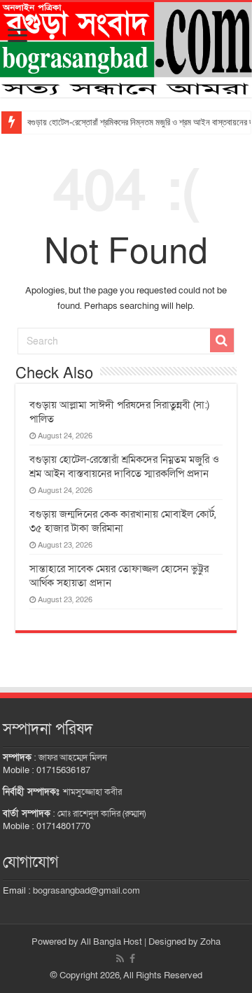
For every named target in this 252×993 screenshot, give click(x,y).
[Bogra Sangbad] (126, 49)
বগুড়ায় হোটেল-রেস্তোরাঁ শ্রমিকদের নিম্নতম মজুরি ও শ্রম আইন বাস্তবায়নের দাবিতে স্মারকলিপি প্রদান (124, 466)
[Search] (222, 340)
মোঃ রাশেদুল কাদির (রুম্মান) (101, 813)
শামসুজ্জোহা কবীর (92, 792)
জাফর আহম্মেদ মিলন (72, 757)
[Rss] (120, 958)
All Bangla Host (111, 942)
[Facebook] (132, 958)
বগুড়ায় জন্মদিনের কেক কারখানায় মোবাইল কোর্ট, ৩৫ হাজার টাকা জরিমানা (122, 521)
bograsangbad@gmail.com (86, 890)
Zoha (210, 942)
